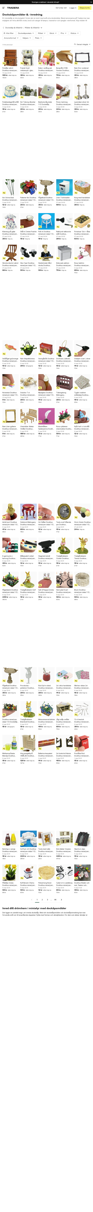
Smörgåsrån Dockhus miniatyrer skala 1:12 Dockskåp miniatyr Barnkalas (46, 360)
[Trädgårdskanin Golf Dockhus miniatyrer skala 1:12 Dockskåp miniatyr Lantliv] (28, 580)
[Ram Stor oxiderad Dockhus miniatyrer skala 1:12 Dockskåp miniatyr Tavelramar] (82, 58)
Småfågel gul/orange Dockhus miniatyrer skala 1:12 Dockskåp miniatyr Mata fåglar (10, 360)
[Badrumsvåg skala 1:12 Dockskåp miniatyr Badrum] (46, 92)
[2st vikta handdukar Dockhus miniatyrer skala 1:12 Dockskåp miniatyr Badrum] (64, 675)
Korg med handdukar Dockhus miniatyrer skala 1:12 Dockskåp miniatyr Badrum (82, 199)
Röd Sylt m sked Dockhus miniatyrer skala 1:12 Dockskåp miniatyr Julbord (45, 687)
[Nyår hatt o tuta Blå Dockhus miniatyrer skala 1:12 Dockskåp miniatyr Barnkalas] (82, 416)
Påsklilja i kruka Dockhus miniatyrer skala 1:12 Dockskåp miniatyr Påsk (9, 884)
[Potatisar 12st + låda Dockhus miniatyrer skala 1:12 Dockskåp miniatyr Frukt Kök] (82, 221)
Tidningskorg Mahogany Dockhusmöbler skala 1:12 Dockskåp (64, 394)
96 (55, 900)
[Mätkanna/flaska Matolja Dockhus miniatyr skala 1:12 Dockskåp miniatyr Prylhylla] (10, 743)
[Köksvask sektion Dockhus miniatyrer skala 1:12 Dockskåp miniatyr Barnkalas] (64, 253)
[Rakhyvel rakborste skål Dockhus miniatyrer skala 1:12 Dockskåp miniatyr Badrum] (64, 221)
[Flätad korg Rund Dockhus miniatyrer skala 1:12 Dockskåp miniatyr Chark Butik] (46, 872)
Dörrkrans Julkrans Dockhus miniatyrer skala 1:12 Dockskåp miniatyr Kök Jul (63, 360)
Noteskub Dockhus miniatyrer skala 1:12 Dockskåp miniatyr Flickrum (9, 394)
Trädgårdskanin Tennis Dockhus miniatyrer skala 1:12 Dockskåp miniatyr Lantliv (81, 557)
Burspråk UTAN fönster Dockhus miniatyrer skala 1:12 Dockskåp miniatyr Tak (63, 69)
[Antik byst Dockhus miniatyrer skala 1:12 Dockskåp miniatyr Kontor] (10, 512)
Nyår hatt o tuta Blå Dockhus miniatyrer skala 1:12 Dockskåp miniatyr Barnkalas (81, 427)
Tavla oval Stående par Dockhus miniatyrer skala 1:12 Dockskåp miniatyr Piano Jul (63, 523)
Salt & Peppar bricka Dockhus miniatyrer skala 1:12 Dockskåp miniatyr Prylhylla (46, 591)
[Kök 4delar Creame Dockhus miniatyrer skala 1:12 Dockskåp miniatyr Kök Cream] (64, 839)
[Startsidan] (13, 8)
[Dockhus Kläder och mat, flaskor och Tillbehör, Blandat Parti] (82, 872)
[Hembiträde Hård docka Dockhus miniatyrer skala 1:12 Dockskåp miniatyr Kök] (46, 253)
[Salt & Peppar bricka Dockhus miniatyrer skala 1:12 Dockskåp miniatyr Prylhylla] (46, 580)
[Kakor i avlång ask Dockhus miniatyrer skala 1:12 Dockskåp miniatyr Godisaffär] (46, 58)
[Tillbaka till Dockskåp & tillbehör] (3, 27)
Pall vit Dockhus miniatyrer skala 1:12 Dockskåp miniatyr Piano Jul (45, 233)
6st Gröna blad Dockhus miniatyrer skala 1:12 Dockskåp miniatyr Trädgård (9, 199)
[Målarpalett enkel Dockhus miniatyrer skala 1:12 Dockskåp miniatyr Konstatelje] (28, 546)
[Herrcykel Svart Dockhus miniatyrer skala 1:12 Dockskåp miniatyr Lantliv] (64, 580)
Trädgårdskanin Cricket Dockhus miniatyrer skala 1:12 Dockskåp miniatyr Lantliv (63, 557)
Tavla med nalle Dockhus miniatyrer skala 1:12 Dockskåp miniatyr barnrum (45, 850)
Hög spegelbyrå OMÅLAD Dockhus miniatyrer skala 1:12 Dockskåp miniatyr (27, 754)
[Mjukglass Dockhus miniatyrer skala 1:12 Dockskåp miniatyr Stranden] (46, 382)
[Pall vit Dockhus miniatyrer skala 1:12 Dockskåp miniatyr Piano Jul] (46, 221)
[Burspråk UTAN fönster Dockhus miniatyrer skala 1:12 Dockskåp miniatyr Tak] (64, 58)
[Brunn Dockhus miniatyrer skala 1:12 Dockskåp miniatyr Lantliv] (82, 580)
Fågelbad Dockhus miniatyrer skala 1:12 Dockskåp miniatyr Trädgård (45, 199)
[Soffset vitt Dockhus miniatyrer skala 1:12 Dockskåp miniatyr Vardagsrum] (28, 839)
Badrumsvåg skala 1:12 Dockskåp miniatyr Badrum (45, 103)
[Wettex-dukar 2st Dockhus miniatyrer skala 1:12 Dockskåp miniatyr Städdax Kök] (82, 675)
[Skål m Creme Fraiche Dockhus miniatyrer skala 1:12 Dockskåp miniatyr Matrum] (28, 221)
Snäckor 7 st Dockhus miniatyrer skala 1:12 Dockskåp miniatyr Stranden (27, 394)
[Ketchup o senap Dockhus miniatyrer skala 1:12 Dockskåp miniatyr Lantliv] (10, 839)
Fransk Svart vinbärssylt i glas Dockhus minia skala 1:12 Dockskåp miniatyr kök (27, 69)
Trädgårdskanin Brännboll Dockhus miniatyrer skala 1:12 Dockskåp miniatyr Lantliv (27, 720)
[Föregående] (32, 899)
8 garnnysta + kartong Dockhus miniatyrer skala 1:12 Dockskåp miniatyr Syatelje (9, 557)
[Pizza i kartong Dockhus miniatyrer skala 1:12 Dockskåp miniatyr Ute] (64, 92)
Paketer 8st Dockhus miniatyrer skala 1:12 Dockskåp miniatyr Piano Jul (28, 199)
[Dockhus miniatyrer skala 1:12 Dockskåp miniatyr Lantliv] (10, 709)
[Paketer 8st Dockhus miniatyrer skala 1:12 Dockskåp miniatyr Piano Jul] (28, 187)
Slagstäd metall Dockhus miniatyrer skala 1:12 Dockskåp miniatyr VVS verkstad (45, 557)
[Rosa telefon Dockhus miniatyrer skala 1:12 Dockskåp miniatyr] (82, 253)
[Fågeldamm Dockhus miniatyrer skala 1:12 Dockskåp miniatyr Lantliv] (10, 580)
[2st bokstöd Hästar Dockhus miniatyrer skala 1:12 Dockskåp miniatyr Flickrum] (64, 743)
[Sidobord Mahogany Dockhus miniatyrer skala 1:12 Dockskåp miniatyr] (28, 512)
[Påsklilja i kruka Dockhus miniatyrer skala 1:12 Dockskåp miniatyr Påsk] (10, 872)
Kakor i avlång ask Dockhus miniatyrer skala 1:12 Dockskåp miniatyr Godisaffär (45, 69)
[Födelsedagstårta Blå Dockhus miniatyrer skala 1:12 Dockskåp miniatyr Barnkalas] (10, 92)
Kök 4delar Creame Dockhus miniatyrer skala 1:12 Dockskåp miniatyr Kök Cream (63, 850)
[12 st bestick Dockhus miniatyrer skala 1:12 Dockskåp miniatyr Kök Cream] (82, 709)
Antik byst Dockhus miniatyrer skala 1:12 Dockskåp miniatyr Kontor (9, 523)
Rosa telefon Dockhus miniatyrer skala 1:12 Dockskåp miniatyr (81, 264)
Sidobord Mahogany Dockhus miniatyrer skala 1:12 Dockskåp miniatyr (28, 523)
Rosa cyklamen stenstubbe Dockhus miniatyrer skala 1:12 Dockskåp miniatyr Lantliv (64, 427)
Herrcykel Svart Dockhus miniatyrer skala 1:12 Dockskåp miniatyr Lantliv (63, 591)
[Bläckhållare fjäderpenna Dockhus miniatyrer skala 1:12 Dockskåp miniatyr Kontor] (46, 416)
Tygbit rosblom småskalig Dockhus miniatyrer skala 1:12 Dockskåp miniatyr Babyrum (81, 394)
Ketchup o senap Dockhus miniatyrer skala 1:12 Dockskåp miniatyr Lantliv (9, 850)
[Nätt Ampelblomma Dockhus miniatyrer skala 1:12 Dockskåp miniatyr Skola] (28, 348)
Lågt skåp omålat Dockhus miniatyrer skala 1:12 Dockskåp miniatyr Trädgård (63, 720)
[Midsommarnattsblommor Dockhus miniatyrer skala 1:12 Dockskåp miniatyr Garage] (46, 709)
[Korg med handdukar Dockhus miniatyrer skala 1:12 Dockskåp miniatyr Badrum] (82, 187)
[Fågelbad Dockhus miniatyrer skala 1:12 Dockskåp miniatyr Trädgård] (46, 187)
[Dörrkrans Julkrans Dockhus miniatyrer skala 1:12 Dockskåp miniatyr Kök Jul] (64, 348)
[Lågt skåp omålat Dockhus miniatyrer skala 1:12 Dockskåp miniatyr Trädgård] (64, 709)
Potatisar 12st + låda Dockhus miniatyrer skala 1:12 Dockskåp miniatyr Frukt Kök (82, 233)
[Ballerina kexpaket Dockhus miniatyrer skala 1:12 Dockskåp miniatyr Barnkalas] (46, 743)
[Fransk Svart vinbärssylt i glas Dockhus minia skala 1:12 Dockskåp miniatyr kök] (28, 58)
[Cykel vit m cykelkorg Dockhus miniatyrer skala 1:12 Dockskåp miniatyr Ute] (64, 872)
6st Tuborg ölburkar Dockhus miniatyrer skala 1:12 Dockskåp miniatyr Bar (27, 103)
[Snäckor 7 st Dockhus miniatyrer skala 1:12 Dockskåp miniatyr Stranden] (28, 382)
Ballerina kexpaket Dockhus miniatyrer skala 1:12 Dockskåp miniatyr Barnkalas (45, 754)
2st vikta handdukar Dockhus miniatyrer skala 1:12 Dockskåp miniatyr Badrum (63, 687)
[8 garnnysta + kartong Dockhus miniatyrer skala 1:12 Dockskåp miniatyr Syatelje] (10, 546)
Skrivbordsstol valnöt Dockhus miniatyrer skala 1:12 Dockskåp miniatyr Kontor (10, 264)
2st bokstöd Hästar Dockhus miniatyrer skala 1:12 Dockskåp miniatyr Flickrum (63, 754)
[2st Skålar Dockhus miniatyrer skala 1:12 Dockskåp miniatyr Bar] (46, 512)
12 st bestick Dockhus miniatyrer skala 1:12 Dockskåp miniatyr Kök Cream (81, 720)
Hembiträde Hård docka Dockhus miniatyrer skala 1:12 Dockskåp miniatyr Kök (45, 264)
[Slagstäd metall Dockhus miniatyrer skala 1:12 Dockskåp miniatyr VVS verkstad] (46, 546)
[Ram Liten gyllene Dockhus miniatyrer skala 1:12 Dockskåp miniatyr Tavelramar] (10, 416)
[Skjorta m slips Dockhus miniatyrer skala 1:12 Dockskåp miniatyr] (82, 839)
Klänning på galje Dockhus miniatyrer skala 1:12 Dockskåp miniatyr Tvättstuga (9, 233)
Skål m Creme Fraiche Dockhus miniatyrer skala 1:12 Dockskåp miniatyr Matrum (28, 233)
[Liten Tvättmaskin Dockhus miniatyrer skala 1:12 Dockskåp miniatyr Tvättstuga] (64, 187)
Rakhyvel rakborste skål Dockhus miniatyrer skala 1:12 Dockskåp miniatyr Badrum (63, 233)
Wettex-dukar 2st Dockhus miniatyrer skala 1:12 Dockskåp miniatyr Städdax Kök (82, 687)
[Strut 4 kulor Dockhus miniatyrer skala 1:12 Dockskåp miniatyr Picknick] (82, 512)
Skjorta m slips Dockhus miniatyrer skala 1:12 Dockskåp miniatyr (81, 850)
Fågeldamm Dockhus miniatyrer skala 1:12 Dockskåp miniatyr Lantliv (10, 591)
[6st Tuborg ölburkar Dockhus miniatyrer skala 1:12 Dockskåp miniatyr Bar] (28, 92)
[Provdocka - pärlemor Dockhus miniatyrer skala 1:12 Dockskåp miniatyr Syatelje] (28, 675)
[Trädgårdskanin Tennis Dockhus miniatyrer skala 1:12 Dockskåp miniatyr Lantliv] (82, 546)
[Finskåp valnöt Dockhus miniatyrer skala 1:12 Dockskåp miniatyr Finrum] (10, 58)
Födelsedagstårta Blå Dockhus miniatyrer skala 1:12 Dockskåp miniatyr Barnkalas (10, 103)
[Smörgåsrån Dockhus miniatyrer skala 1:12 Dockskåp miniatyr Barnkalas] (46, 348)
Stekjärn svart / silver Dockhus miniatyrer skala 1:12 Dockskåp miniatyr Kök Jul (82, 360)
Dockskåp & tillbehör (14, 28)
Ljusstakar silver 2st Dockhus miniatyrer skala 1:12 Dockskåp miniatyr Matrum (81, 103)
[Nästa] (60, 899)
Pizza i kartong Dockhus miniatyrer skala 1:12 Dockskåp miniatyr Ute (63, 103)
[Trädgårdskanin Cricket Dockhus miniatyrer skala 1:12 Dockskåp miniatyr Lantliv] (64, 546)
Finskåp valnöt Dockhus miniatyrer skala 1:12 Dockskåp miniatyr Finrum (9, 69)
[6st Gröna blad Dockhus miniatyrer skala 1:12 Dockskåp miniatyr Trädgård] (10, 187)
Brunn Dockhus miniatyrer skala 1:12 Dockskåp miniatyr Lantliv (81, 591)
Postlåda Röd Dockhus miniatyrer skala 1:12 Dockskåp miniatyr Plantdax (81, 754)
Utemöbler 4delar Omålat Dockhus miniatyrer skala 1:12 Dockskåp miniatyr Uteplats (27, 427)
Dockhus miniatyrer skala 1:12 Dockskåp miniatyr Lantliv (9, 720)
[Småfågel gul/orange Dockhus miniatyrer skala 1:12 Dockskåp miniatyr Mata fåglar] (10, 348)
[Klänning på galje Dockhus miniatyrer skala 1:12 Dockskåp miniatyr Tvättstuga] (10, 221)
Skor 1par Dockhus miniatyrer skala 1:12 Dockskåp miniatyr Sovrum (27, 264)
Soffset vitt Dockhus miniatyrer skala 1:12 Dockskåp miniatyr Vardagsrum (28, 850)
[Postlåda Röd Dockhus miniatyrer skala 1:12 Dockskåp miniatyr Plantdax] (82, 743)
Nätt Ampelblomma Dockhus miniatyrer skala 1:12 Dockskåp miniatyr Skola (27, 360)
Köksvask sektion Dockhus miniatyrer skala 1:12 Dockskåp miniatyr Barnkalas (63, 264)
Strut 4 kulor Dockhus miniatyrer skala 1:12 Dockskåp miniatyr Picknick (82, 523)
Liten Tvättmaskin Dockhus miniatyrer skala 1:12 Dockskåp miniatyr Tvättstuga (63, 199)
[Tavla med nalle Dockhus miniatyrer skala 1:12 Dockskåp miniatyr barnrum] (46, 839)
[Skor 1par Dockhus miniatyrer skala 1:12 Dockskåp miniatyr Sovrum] (28, 253)
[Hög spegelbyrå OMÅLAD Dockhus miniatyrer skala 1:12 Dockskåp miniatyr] (28, 743)
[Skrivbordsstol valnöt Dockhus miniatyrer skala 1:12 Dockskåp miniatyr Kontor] (10, 253)
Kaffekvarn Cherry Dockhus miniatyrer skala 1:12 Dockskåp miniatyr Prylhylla (27, 884)
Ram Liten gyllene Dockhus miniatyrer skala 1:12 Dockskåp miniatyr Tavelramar (9, 427)
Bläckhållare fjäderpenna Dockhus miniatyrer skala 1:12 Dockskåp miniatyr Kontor (46, 427)
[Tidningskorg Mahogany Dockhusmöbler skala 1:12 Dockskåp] (64, 382)
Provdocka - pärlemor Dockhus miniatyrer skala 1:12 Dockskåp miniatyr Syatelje (27, 687)
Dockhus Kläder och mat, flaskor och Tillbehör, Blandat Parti (81, 884)
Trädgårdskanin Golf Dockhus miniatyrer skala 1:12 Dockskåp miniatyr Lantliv (28, 591)
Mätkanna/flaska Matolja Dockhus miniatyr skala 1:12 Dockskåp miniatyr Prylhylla (9, 754)
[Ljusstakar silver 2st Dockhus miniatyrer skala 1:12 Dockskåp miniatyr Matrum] (82, 92)
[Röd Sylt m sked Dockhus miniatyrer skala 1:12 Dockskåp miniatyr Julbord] (46, 675)
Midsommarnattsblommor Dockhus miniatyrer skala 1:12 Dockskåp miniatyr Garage (46, 720)
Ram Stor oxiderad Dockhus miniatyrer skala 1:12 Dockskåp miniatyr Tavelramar (81, 69)
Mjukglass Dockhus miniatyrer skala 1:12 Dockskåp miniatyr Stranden (45, 394)
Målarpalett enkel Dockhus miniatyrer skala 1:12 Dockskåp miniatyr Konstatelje (27, 557)
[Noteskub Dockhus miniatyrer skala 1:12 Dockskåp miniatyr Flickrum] (10, 382)
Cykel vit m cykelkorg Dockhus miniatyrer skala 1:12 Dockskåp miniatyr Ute (64, 884)
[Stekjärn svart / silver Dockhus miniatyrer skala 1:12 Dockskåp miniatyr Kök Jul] (82, 348)
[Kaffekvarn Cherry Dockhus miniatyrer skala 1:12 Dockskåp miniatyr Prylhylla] (28, 872)
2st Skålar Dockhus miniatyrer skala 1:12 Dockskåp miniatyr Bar (45, 523)
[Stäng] (91, 2)
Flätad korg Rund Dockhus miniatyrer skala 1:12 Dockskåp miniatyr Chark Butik (45, 884)
